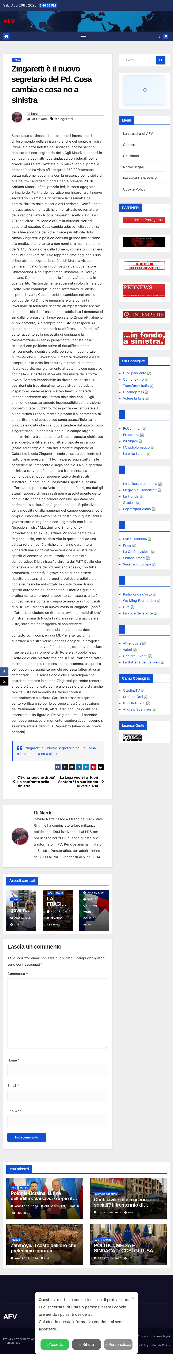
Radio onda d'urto (138, 594)
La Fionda (131, 496)
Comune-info (134, 379)
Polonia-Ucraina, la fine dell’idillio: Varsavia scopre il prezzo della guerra (41, 1198)
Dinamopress (134, 392)
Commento (17, 973)
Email (13, 1085)
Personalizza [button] (120, 1344)
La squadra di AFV (138, 133)
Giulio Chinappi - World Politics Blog (91, 912)
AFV (9, 20)
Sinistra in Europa (137, 564)
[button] (158, 36)
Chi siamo (131, 156)
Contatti (130, 145)
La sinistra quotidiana (140, 484)
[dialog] (86, 1323)
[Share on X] (4, 681)
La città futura (135, 453)
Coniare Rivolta (136, 656)
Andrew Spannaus (138, 709)
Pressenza (131, 435)
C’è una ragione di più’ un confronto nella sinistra (36, 781)
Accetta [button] (56, 1344)
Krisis (127, 545)
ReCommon (133, 428)
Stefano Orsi (133, 697)
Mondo (24, 1187)
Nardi (34, 113)
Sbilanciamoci (134, 558)
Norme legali (133, 167)
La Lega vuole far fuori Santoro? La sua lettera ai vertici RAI (78, 781)
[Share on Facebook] (4, 671)
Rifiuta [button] (88, 1344)
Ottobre (130, 502)
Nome (13, 1060)
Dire (127, 607)
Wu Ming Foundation (140, 600)
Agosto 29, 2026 (26, 1206)
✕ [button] (132, 1298)
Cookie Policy (134, 189)
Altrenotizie (132, 643)
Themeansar (11, 1342)
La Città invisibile (137, 551)
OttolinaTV (132, 690)
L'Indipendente (135, 373)
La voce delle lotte (138, 613)
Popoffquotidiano (137, 509)
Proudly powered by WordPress (24, 1339)
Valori (128, 649)
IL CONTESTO (134, 703)
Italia (16, 59)
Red (130, 1212)
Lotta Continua (135, 539)
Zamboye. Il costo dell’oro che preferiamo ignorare (43, 1248)
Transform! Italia (136, 386)
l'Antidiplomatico (137, 447)
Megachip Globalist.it (140, 490)
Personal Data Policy (140, 178)
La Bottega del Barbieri (142, 662)
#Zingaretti (64, 119)
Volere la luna (134, 398)
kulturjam (131, 441)
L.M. (17, 924)
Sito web (14, 1111)
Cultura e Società (106, 1194)
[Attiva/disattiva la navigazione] (83, 36)
